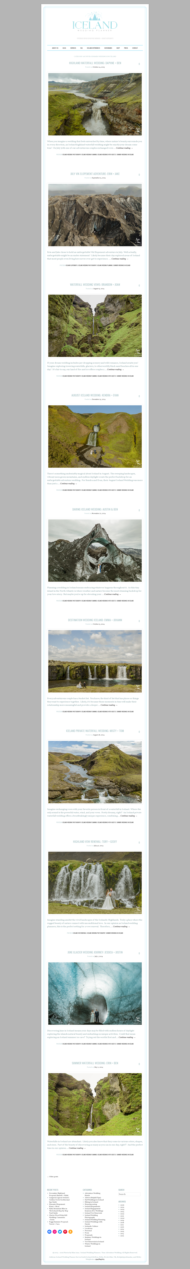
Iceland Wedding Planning (89, 154)
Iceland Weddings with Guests (107, 154)
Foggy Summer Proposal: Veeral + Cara (58, 1223)
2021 (122, 1216)
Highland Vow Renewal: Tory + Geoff (95, 841)
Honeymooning (91, 1204)
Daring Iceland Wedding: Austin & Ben (95, 509)
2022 (122, 1214)
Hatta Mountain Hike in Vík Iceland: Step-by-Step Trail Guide (58, 1211)
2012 (122, 1236)
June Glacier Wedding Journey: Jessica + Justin (95, 952)
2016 (122, 1227)
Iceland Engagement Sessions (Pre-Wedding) (94, 1210)
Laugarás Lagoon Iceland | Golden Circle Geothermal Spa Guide (59, 1200)
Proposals (88, 1235)
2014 (122, 1231)
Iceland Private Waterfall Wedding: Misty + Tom (95, 731)
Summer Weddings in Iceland (125, 154)
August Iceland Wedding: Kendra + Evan (95, 395)
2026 (122, 1205)
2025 (122, 1207)
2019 (122, 1220)
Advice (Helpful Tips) (93, 1198)
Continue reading (124, 148)
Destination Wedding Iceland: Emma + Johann (95, 620)
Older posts (52, 1177)
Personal (88, 1231)
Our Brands (108, 48)
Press (126, 48)
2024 (122, 1209)
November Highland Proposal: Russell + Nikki (58, 1194)
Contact (135, 48)
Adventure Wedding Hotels (92, 1194)
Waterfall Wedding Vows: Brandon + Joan (95, 284)
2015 (122, 1229)
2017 (122, 1225)
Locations (88, 1228)
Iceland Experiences (93, 48)
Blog (64, 48)
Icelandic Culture (91, 1226)
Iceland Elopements (72, 265)
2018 (122, 1223)
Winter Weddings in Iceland (92, 1245)
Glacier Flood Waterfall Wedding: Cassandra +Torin (58, 1217)
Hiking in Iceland (91, 1202)
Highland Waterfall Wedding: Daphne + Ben (95, 63)
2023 (122, 1212)
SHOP (118, 48)
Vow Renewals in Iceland (94, 1242)
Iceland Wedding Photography (72, 154)
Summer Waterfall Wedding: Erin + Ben (95, 1063)
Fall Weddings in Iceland (94, 1200)
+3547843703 (99, 1259)
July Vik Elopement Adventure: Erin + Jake (95, 174)
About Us (55, 48)
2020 (122, 1218)
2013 (122, 1234)
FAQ (81, 48)
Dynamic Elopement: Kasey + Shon (57, 1205)
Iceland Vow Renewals (79, 933)
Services (73, 48)
